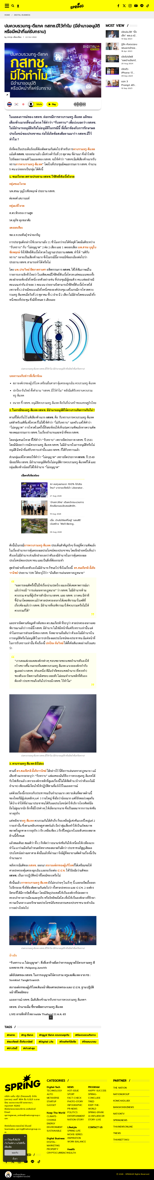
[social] (118, 6)
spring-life (73, 1130)
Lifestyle (72, 1127)
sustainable (54, 1130)
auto (50, 1094)
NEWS (70, 1087)
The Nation (120, 1087)
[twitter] (18, 94)
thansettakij (121, 1139)
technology (54, 1090)
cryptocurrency (57, 1152)
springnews (120, 1120)
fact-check (74, 1098)
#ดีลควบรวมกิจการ (85, 1035)
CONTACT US (95, 1127)
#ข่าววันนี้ (12, 1048)
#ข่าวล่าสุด (29, 1048)
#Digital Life (46, 1042)
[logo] (77, 5)
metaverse (53, 1098)
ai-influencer (96, 1116)
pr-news (72, 1108)
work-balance (76, 1141)
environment (55, 1127)
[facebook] (12, 95)
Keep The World (56, 1112)
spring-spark (96, 1112)
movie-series (74, 1134)
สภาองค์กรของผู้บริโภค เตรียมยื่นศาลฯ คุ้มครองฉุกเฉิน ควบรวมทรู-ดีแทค (54, 383)
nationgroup (121, 1094)
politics (72, 1112)
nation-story (75, 1119)
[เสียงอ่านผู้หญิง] (35, 104)
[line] (23, 95)
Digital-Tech (53, 1087)
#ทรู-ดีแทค (27, 1035)
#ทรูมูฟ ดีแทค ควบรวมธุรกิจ (54, 1035)
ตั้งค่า (15, 1159)
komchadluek (121, 1100)
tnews (117, 1133)
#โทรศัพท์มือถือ (67, 1042)
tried (91, 1101)
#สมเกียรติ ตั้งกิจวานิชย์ (20, 1042)
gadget (51, 1105)
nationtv (119, 1113)
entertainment (76, 1116)
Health (71, 1149)
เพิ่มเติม (8, 1146)
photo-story (75, 1101)
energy (51, 1123)
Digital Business (22, 15)
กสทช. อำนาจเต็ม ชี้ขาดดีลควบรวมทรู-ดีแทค (36, 1007)
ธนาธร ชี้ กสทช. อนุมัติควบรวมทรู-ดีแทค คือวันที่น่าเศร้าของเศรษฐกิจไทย (54, 403)
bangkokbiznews (123, 1107)
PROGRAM (94, 1087)
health (71, 1152)
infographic (74, 1105)
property (52, 1149)
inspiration (74, 1138)
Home (7, 15)
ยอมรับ (15, 1152)
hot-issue (73, 1090)
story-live (94, 1119)
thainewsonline (123, 1126)
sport (70, 1094)
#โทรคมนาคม (89, 1042)
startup (51, 1101)
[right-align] (12, 6)
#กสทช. (11, 1035)
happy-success (97, 1090)
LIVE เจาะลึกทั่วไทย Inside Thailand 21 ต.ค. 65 (37, 1014)
